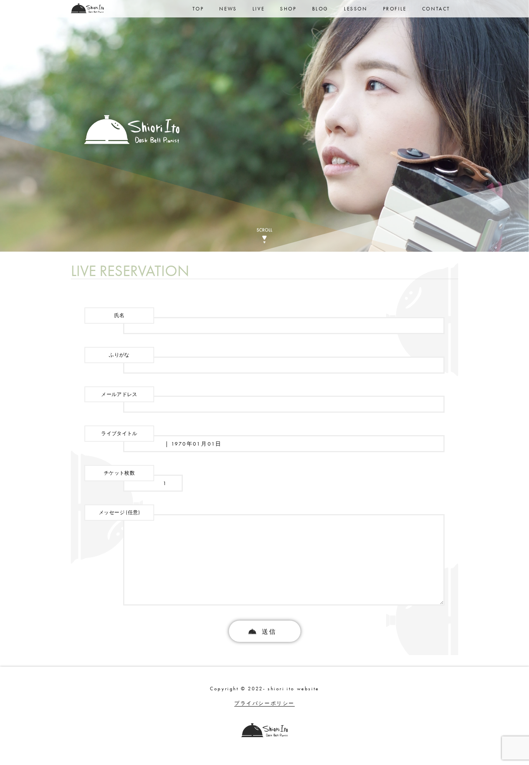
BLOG (320, 8)
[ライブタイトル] (264, 444)
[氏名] (264, 325)
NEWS (228, 8)
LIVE (258, 8)
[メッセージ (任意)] (264, 603)
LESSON (356, 8)
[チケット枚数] (133, 483)
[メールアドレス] (264, 404)
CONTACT (436, 8)
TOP (198, 8)
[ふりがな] (264, 365)
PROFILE (395, 8)
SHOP (288, 8)
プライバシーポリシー (264, 703)
